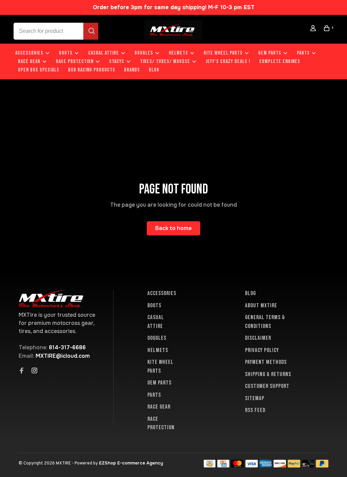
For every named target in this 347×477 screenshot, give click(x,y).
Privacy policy (262, 350)
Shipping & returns (268, 374)
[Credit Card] (223, 465)
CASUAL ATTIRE (103, 53)
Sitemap (254, 398)
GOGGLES (144, 53)
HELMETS (178, 53)
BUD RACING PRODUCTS (91, 70)
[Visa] (251, 465)
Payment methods (266, 362)
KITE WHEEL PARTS (223, 53)
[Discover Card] (279, 465)
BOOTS (66, 53)
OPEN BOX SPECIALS (38, 70)
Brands (132, 70)
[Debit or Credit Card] (308, 465)
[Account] (314, 29)
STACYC (116, 61)
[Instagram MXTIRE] (35, 371)
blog (154, 70)
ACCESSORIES (29, 53)
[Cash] (210, 465)
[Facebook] (22, 371)
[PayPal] (294, 465)
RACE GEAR (29, 61)
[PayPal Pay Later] (322, 465)
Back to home (173, 228)
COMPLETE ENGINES (279, 61)
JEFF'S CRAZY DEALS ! (228, 61)
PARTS (303, 53)
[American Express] (266, 465)
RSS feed (255, 410)
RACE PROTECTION (75, 61)
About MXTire (261, 305)
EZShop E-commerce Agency (131, 463)
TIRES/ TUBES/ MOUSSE (165, 61)
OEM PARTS (269, 53)
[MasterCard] (237, 465)
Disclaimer (258, 338)
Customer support (267, 386)
